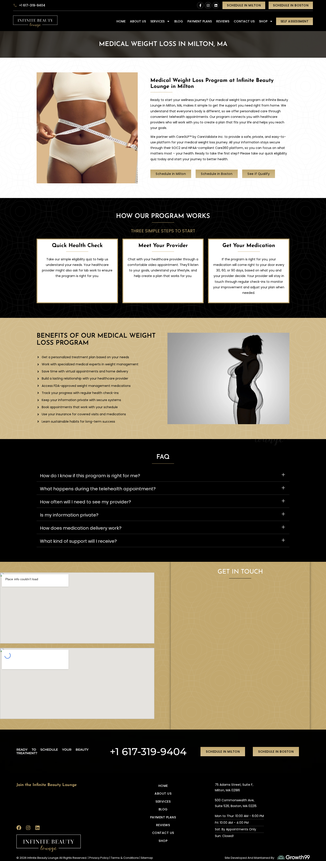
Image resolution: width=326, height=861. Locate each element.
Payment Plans (199, 21)
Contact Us (244, 21)
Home (121, 21)
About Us (138, 21)
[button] (163, 475)
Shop (263, 21)
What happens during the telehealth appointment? (98, 489)
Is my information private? (69, 515)
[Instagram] (208, 5)
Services (157, 21)
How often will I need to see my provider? (85, 502)
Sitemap (147, 858)
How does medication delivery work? (81, 528)
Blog (178, 21)
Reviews (222, 21)
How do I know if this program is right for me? (90, 476)
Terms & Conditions (125, 858)
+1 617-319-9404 (148, 751)
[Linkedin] (215, 5)
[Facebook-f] (200, 5)
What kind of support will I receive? (78, 541)
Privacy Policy (99, 858)
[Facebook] (18, 827)
